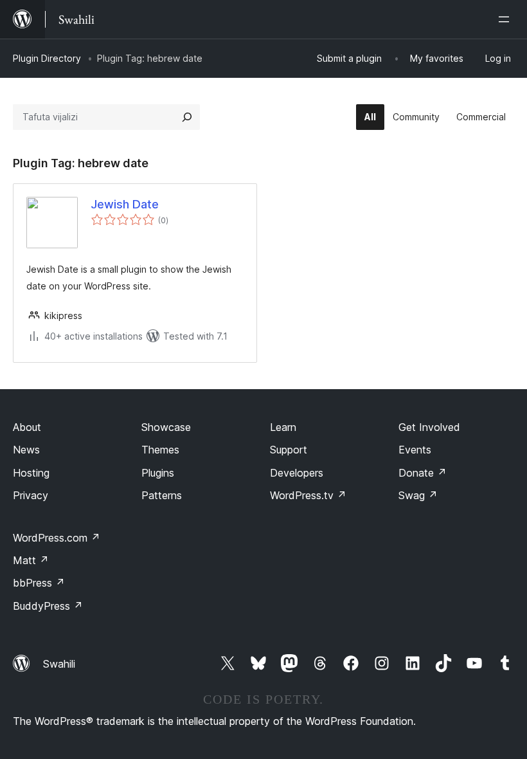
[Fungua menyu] (506, 19)
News (26, 449)
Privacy (30, 495)
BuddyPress (48, 605)
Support (288, 449)
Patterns (161, 495)
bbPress (39, 582)
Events (414, 449)
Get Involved (429, 427)
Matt (31, 560)
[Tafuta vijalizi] (187, 117)
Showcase (166, 427)
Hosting (31, 472)
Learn (283, 427)
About (27, 427)
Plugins (157, 472)
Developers (296, 472)
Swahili (59, 663)
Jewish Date (125, 204)
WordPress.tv (308, 495)
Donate (422, 472)
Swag (418, 495)
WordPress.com (56, 537)
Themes (160, 449)
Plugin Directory (47, 58)
